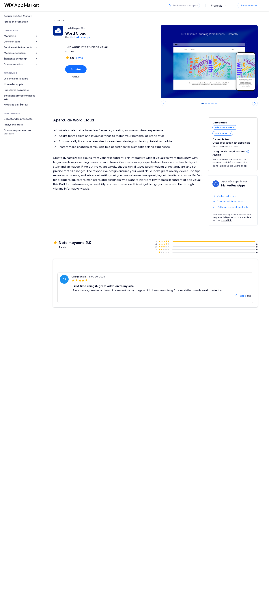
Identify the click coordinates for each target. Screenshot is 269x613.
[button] (247, 151)
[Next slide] (255, 103)
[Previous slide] (163, 103)
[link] (21, 16)
